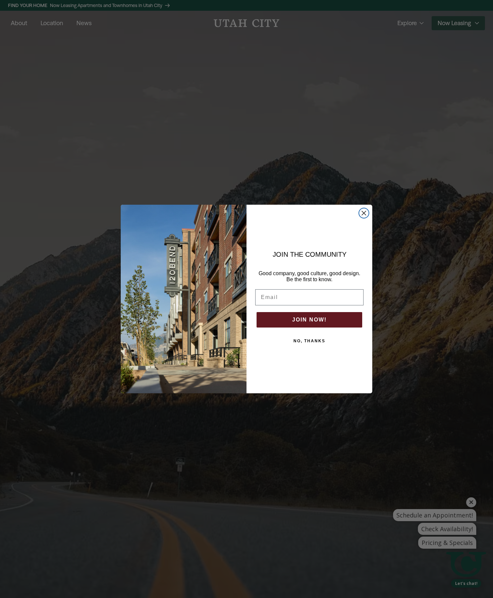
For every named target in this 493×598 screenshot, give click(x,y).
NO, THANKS (309, 341)
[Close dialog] (364, 213)
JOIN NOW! (309, 319)
